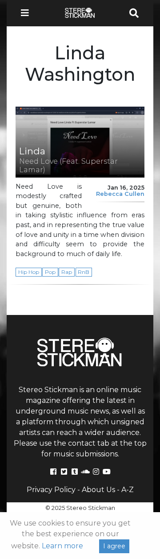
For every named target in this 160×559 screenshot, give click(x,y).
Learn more (62, 546)
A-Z (127, 489)
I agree (114, 546)
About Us (98, 489)
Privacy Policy (51, 489)
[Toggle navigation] (27, 13)
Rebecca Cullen (120, 193)
